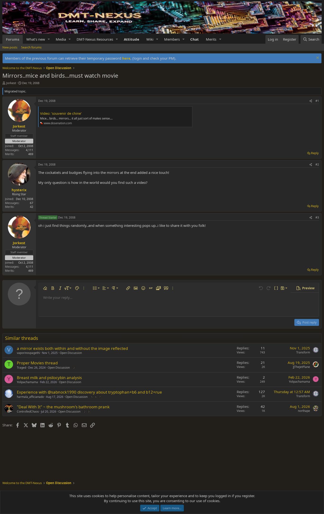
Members (172, 39)
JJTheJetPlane (301, 367)
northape (304, 411)
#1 (317, 101)
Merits (211, 39)
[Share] (311, 101)
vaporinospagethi (28, 353)
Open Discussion (71, 353)
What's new (35, 39)
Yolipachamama (27, 382)
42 (31, 207)
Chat (194, 39)
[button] (49, 39)
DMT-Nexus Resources (95, 39)
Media (61, 39)
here (126, 58)
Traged (21, 368)
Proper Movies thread (37, 363)
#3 (317, 217)
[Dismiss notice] (317, 58)
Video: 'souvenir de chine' (61, 113)
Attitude (131, 39)
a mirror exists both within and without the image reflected (72, 348)
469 (30, 154)
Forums (12, 39)
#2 (317, 164)
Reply (315, 153)
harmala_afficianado (30, 397)
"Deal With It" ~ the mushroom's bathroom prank (63, 406)
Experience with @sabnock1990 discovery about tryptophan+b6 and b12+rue (89, 392)
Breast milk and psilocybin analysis (49, 377)
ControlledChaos (28, 411)
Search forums (31, 47)
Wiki (149, 39)
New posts (9, 47)
